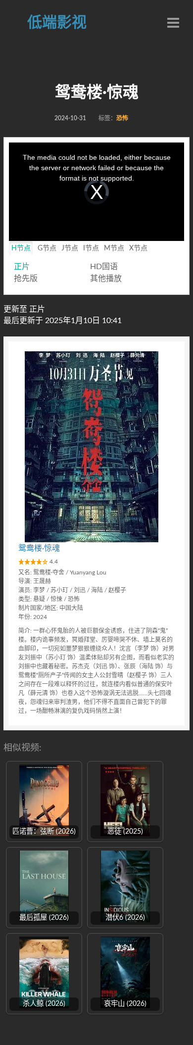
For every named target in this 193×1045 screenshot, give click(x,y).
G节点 (47, 248)
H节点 (21, 248)
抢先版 (26, 279)
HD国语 (104, 267)
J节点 (69, 248)
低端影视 (57, 22)
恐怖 (122, 118)
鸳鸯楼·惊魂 (39, 548)
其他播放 (106, 279)
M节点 (114, 248)
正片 (22, 267)
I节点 (91, 248)
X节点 (138, 248)
